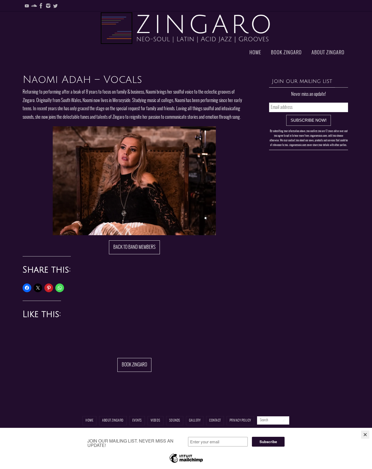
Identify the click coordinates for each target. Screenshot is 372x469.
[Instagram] (48, 5)
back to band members (134, 247)
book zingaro (134, 365)
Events (137, 420)
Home (89, 420)
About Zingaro (113, 420)
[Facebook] (41, 5)
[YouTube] (27, 5)
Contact (215, 420)
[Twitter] (55, 5)
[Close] (365, 435)
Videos (155, 420)
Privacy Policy (240, 420)
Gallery (195, 420)
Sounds (174, 420)
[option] (134, 180)
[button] (111, 227)
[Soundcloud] (34, 5)
